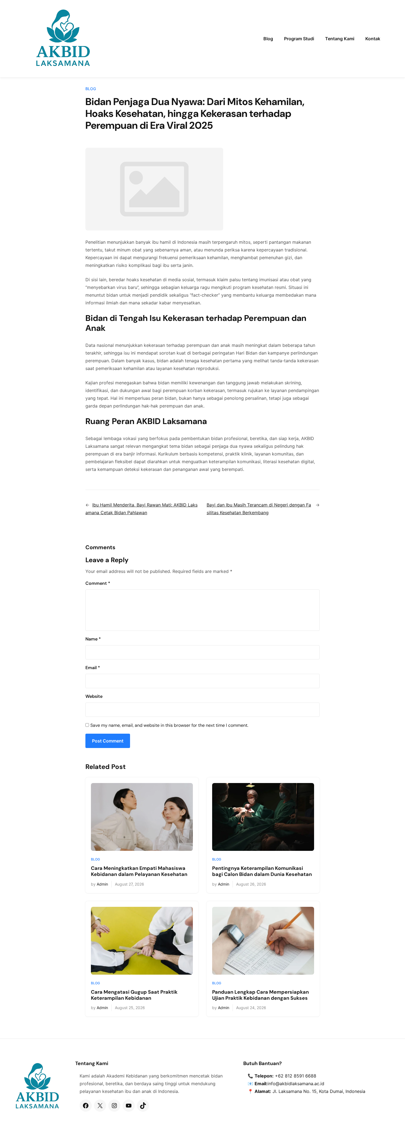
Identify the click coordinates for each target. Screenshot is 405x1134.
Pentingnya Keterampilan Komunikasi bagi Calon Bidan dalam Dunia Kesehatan (262, 871)
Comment (97, 583)
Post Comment (107, 741)
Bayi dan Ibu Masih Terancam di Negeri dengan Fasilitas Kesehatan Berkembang (259, 508)
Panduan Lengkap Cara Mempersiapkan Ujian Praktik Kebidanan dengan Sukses (260, 995)
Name (93, 639)
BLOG (90, 88)
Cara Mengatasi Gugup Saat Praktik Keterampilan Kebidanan (134, 995)
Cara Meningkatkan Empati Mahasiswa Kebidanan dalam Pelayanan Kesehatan (139, 871)
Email (92, 668)
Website (93, 696)
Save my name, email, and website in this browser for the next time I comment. (169, 725)
